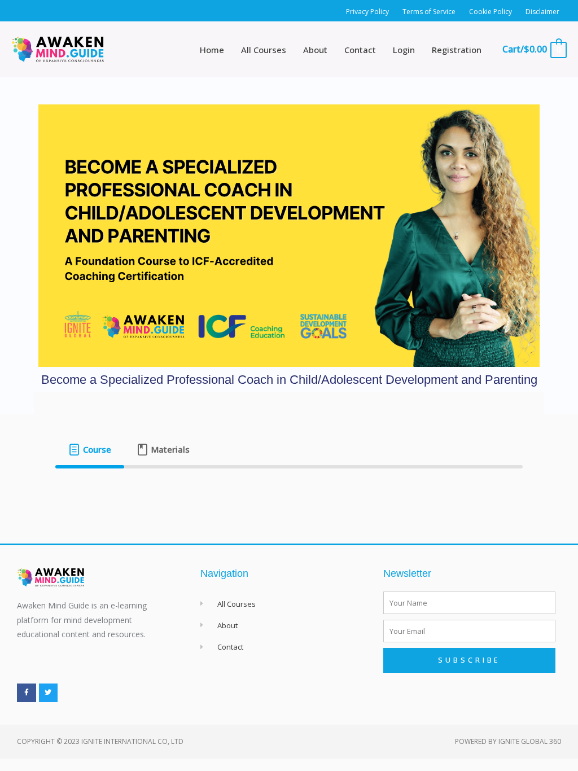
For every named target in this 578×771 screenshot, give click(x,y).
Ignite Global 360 (529, 741)
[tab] (89, 449)
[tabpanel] (288, 486)
